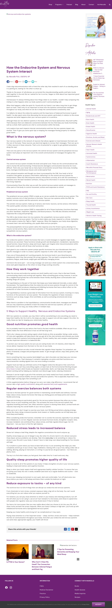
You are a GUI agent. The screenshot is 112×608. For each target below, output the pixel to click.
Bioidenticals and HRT (93, 116)
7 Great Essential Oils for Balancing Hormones (98, 78)
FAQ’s (42, 586)
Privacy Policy (45, 597)
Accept (98, 604)
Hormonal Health (91, 153)
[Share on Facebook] (10, 81)
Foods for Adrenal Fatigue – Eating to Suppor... (99, 86)
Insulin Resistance (92, 164)
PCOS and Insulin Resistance (95, 187)
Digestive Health (91, 134)
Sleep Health (90, 201)
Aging (88, 112)
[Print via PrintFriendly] (34, 81)
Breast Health (90, 126)
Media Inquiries (80, 593)
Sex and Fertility (91, 194)
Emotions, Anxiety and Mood (95, 137)
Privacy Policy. (86, 604)
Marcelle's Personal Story (94, 167)
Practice (43, 593)
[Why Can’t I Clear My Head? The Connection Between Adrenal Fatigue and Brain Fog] (18, 551)
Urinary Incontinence (93, 208)
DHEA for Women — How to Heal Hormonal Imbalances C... (98, 70)
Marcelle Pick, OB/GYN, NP (19, 77)
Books (77, 586)
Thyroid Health (91, 205)
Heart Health (90, 150)
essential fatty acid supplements (55, 384)
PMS (87, 191)
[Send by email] (28, 81)
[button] (109, 4)
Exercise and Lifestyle (93, 141)
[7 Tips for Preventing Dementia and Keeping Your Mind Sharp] (43, 545)
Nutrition (89, 183)
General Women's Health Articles (94, 145)
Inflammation (90, 160)
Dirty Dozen (11, 369)
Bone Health (90, 119)
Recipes (77, 597)
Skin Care (89, 198)
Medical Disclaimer (46, 590)
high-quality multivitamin (26, 384)
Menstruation (90, 176)
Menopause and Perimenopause (91, 172)
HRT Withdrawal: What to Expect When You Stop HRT (98, 62)
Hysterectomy (90, 157)
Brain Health (90, 123)
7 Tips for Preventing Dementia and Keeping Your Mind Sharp (43, 551)
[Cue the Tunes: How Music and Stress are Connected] (68, 546)
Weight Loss (90, 212)
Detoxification (90, 130)
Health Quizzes (80, 590)
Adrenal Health (91, 109)
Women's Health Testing (94, 215)
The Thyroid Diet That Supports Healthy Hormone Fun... (98, 95)
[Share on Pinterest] (18, 81)
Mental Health (90, 180)
